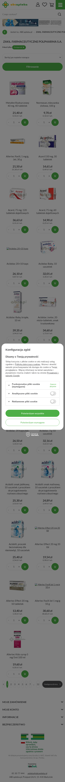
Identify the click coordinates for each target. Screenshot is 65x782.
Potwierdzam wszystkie (32, 413)
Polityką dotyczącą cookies (27, 364)
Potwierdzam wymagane (32, 422)
